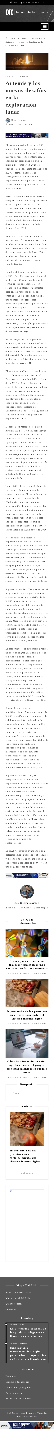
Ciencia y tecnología (19, 77)
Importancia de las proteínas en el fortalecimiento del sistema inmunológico (27, 1015)
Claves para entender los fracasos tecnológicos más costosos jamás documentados (27, 965)
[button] (21, 1173)
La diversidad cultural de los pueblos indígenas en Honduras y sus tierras (28, 1332)
